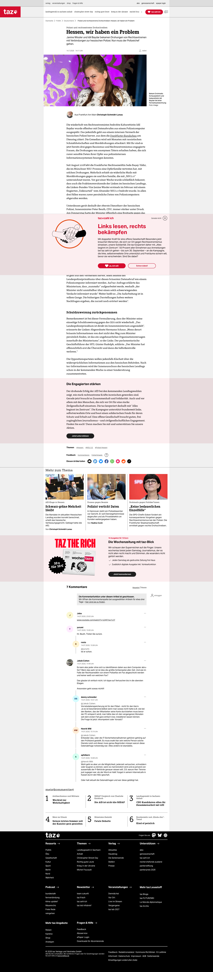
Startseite (49, 21)
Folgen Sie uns (144, 835)
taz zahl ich (145, 858)
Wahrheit (49, 877)
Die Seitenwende (116, 858)
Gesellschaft (51, 858)
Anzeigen (49, 941)
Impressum (136, 956)
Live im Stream (115, 901)
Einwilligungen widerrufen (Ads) (122, 960)
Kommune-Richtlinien (146, 952)
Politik (58, 21)
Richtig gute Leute (85, 862)
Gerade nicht (156, 218)
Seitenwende (153, 956)
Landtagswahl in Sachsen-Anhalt (89, 852)
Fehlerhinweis (97, 455)
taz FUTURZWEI (147, 898)
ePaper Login (83, 937)
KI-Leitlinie (161, 952)
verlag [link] (47, 3)
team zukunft (83, 893)
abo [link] (138, 3)
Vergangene (114, 905)
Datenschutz (124, 956)
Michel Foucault (84, 869)
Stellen (111, 862)
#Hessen (80, 447)
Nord (47, 873)
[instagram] (166, 836)
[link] (59, 12)
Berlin (48, 869)
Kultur (48, 862)
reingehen (50, 913)
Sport (48, 865)
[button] (166, 12)
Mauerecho (50, 905)
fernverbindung (52, 897)
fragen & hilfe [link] (77, 3)
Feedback (81, 929)
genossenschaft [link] (148, 3)
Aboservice (82, 933)
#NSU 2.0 (89, 447)
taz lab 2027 (113, 909)
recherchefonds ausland (151, 862)
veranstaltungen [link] (58, 3)
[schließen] (165, 218)
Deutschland (69, 21)
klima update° (51, 901)
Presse (111, 865)
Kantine (49, 934)
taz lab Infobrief (84, 905)
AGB (144, 956)
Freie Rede (50, 909)
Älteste (144, 587)
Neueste (136, 587)
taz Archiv (144, 906)
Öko (47, 854)
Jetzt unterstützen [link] (80, 436)
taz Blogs (144, 894)
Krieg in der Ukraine (86, 865)
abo (141, 850)
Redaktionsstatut (127, 952)
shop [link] (69, 3)
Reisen (48, 930)
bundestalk (50, 893)
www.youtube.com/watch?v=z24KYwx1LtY (96, 620)
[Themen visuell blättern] (141, 11)
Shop (47, 938)
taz (52, 835)
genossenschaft (147, 854)
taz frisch (81, 897)
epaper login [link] (161, 3)
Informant (113, 956)
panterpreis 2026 (148, 869)
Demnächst (113, 893)
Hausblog (112, 854)
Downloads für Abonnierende (90, 941)
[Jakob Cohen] (69, 662)
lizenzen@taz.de (63, 956)
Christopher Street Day (87, 858)
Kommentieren (84, 455)
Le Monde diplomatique (151, 902)
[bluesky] (160, 836)
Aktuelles (112, 850)
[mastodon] (154, 836)
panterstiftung (146, 865)
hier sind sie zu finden (95, 602)
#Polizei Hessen (101, 447)
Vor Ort (111, 897)
